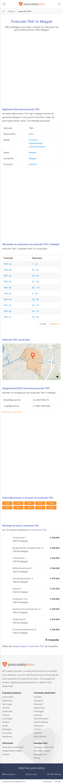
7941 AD (8, 281)
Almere (5, 722)
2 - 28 (35, 293)
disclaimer (47, 781)
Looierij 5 (17, 588)
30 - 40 (35, 299)
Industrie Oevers (37, 146)
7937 (40, 503)
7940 (7, 507)
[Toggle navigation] (3, 4)
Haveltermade (36, 143)
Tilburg (5, 715)
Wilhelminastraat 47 (22, 568)
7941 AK (7, 311)
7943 (40, 507)
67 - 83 (35, 281)
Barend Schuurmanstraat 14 (26, 609)
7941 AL (7, 317)
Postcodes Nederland (12, 747)
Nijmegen (7, 729)
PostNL (37, 758)
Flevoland (38, 700)
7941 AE (7, 287)
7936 (29, 503)
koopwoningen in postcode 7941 (28, 646)
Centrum (33, 139)
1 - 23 (35, 264)
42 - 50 (35, 305)
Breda (5, 725)
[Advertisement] (31, 70)
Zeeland (38, 733)
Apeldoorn (7, 736)
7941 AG (8, 293)
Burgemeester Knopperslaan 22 (28, 547)
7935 (18, 503)
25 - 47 (35, 269)
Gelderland (39, 707)
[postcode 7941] (31, 4)
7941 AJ (7, 305)
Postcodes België (42, 750)
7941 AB (7, 269)
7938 (51, 503)
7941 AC (7, 275)
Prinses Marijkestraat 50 (24, 629)
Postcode (8, 258)
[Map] (31, 361)
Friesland (38, 704)
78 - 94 (35, 317)
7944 (51, 507)
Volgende (54, 323)
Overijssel (38, 725)
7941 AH (8, 299)
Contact (6, 754)
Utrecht (6, 707)
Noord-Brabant (41, 718)
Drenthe (33, 164)
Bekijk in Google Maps (13, 412)
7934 (7, 503)
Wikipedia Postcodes (44, 747)
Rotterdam (7, 700)
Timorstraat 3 (19, 537)
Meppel (32, 152)
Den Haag (7, 704)
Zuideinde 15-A (20, 598)
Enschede (7, 733)
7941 (18, 507)
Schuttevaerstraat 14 (23, 578)
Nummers (37, 258)
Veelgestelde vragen (12, 750)
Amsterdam (8, 697)
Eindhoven (7, 711)
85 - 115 (36, 287)
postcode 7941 (39, 529)
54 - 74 (35, 311)
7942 (29, 507)
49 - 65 (35, 275)
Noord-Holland (41, 722)
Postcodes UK (40, 754)
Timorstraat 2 (19, 558)
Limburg (38, 715)
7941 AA (7, 264)
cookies (57, 781)
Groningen (7, 718)
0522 (31, 134)
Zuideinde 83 (19, 619)
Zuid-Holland (40, 736)
